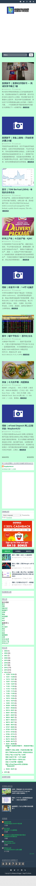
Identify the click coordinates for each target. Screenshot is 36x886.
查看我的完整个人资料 (9, 469)
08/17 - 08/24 (10, 720)
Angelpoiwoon (9, 466)
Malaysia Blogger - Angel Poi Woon (21, 873)
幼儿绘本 (5, 627)
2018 (6, 663)
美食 (3, 629)
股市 (3, 604)
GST (3, 618)
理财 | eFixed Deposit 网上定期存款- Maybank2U (17, 427)
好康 (3, 637)
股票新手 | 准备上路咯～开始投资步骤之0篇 (19, 750)
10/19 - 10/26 (10, 698)
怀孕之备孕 (5, 639)
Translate (9, 518)
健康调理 (5, 635)
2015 (6, 670)
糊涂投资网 (7, 822)
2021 (6, 655)
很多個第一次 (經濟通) (10, 830)
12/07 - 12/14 (10, 681)
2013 (6, 772)
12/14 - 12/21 (10, 679)
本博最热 (18, 551)
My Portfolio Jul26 (9, 843)
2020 (6, 658)
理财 (3, 606)
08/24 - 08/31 (10, 717)
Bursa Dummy (8, 841)
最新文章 (7, 551)
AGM (3, 612)
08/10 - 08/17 (10, 722)
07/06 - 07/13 (10, 734)
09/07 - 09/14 (10, 713)
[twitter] (23, 1)
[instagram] (30, 1)
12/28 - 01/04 (10, 674)
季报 (3, 614)
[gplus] (27, 1)
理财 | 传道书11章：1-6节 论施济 (17, 287)
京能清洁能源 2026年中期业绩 (13, 823)
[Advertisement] (18, 33)
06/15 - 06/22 (10, 739)
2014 (6, 672)
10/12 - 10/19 (10, 701)
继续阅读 (26, 107)
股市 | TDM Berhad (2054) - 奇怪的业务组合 (19, 752)
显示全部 (32, 853)
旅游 (3, 633)
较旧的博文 (30, 457)
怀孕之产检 (5, 641)
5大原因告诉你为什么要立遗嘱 (13, 849)
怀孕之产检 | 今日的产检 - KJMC (17, 238)
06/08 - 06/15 (10, 741)
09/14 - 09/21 (10, 710)
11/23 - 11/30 (10, 686)
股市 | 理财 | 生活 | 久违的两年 (22, 555)
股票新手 (5, 610)
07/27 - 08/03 (10, 727)
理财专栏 (5, 608)
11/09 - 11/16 (10, 691)
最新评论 (28, 551)
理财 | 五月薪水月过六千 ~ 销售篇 (23, 582)
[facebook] (20, 1)
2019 (6, 660)
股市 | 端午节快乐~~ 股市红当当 (17, 335)
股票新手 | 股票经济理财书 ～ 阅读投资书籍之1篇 (17, 84)
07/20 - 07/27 (10, 729)
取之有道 (7, 828)
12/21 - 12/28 (10, 677)
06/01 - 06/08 (10, 744)
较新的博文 (5, 457)
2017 (6, 665)
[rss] (33, 1)
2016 (6, 667)
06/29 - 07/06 (10, 736)
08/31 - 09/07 (10, 715)
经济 (3, 620)
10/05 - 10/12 (10, 703)
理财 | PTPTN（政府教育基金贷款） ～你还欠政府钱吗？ (22, 799)
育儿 (3, 625)
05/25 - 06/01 (10, 769)
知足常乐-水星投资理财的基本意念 (15, 835)
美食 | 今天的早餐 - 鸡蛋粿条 (15, 382)
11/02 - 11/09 (10, 693)
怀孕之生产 (5, 643)
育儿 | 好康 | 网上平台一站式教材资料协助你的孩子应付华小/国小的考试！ (23, 574)
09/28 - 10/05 (10, 705)
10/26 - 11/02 (10, 696)
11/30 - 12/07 (10, 684)
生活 (3, 631)
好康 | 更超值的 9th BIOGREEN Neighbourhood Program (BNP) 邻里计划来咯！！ (22, 791)
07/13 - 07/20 (10, 732)
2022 (6, 653)
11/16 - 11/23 (10, 689)
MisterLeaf (7, 848)
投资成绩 (5, 616)
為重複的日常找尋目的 (10, 836)
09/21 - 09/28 (10, 708)
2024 (6, 651)
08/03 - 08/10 (10, 724)
